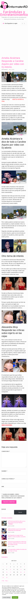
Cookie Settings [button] (6, 597)
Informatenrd (5, 69)
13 (20, 569)
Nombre (4, 471)
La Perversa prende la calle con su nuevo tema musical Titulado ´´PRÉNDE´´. (16, 523)
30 (6, 577)
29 (3, 577)
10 (10, 569)
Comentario (6, 451)
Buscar (4, 509)
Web (3, 486)
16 (6, 572)
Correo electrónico (8, 479)
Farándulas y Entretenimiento (14, 13)
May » (6, 580)
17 (10, 572)
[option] (15, 23)
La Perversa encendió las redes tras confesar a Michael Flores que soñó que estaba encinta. (17, 543)
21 (24, 572)
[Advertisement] (14, 40)
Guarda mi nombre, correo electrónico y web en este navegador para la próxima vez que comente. (13, 496)
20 (20, 572)
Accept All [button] (15, 597)
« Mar (2, 580)
